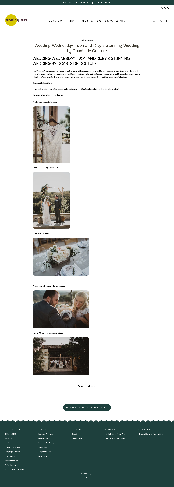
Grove (98, 77)
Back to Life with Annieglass (88, 407)
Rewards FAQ (43, 438)
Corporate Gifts (44, 451)
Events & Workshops (111, 21)
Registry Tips (77, 438)
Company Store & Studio (115, 438)
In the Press (42, 456)
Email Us (8, 438)
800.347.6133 (10, 434)
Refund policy (10, 465)
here (50, 83)
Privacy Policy (10, 456)
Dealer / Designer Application (150, 434)
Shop (72, 21)
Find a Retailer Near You (115, 434)
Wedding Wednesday (87, 40)
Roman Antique (111, 77)
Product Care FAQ (12, 447)
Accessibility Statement (14, 469)
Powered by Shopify (87, 478)
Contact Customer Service (15, 443)
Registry (88, 21)
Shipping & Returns (12, 451)
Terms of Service (11, 460)
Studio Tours (43, 447)
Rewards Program (45, 434)
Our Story (56, 21)
